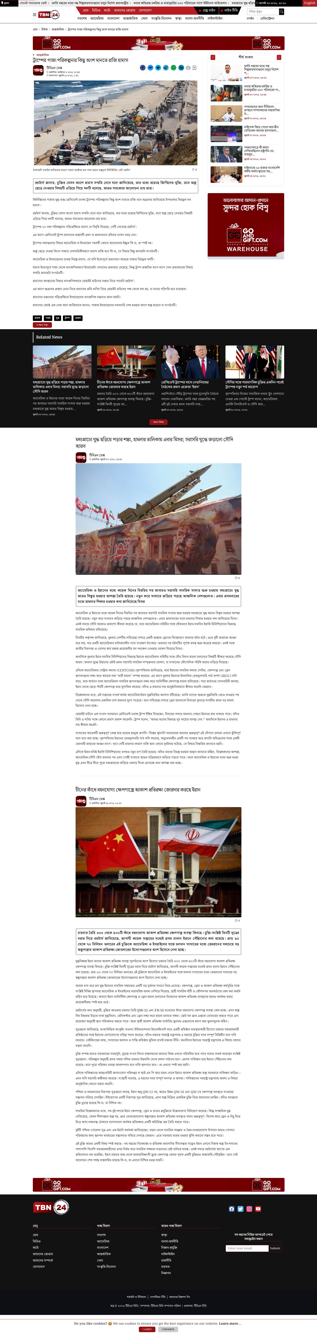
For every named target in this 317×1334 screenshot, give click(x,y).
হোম (85, 10)
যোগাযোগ (145, 10)
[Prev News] (213, 57)
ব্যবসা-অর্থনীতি (194, 18)
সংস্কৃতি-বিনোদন (161, 18)
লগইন (250, 18)
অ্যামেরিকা (97, 18)
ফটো (107, 10)
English (309, 3)
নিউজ (44, 29)
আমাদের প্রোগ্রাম (124, 10)
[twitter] (158, 68)
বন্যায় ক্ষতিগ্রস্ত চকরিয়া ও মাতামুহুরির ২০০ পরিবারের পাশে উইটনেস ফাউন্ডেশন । (157, 3)
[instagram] (249, 1209)
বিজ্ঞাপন (166, 1273)
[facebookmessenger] (150, 68)
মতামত (165, 1266)
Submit (275, 1248)
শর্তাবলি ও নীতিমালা (136, 1297)
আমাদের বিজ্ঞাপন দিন (179, 1297)
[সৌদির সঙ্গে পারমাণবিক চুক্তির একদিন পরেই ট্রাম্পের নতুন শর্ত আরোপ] (254, 363)
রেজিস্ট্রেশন (266, 18)
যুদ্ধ (57, 318)
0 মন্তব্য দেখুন (42, 325)
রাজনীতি (166, 1260)
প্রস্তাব (78, 318)
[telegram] (166, 68)
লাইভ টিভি (231, 10)
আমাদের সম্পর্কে (43, 1260)
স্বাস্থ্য (178, 18)
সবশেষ (82, 18)
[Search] (281, 11)
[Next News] (279, 57)
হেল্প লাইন (209, 10)
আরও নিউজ (158, 422)
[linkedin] (181, 68)
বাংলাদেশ (113, 18)
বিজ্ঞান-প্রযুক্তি (169, 1247)
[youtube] (258, 1209)
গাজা (48, 318)
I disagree (168, 1329)
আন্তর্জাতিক (130, 18)
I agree (147, 1329)
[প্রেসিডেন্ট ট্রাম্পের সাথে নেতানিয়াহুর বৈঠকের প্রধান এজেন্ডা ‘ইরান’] (190, 363)
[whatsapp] (173, 68)
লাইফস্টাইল (215, 18)
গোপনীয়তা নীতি (157, 1297)
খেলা (144, 18)
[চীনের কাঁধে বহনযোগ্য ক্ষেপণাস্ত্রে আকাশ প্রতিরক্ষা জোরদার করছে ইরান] (126, 363)
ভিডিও (96, 10)
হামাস (37, 318)
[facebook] (143, 68)
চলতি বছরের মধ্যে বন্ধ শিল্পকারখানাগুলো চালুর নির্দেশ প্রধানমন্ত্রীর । (67, 3)
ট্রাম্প (67, 318)
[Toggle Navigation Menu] (34, 15)
